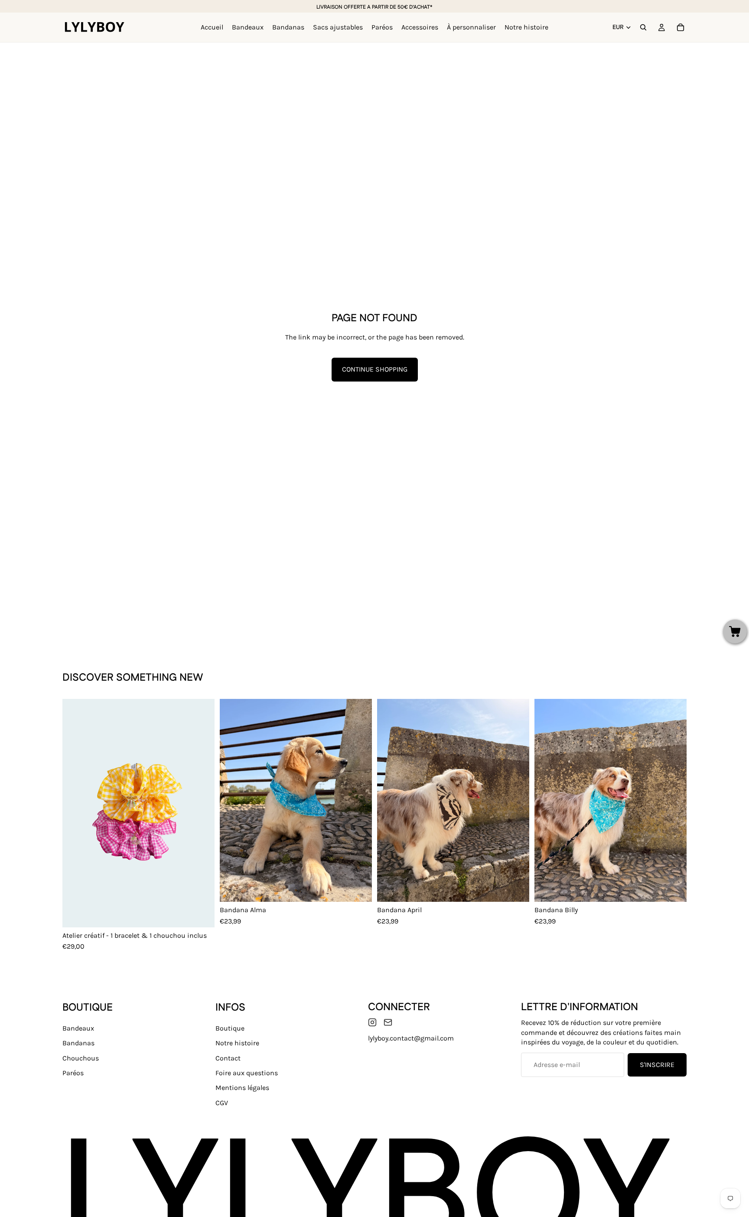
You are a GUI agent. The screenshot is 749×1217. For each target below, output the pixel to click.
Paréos (73, 1073)
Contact (228, 1058)
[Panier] (680, 27)
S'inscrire (657, 1064)
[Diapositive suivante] (202, 813)
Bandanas (78, 1043)
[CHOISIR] (201, 914)
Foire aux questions (246, 1073)
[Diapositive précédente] (75, 813)
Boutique (229, 1028)
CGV (221, 1103)
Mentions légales (242, 1088)
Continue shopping (374, 369)
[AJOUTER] (358, 888)
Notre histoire (237, 1043)
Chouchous (80, 1058)
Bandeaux (78, 1028)
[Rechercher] (643, 27)
